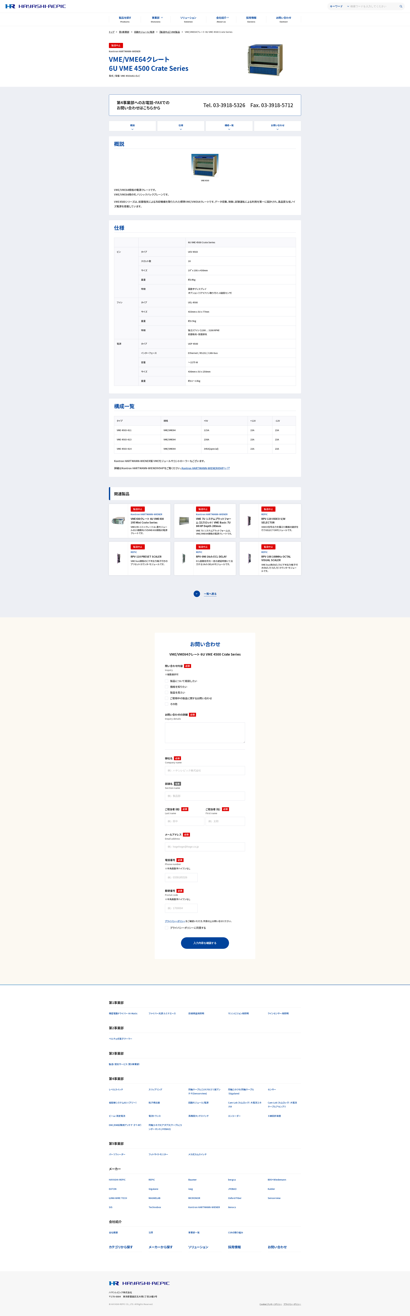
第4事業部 (124, 31)
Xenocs (232, 1207)
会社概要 (113, 1232)
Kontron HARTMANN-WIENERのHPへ (203, 468)
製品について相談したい (183, 681)
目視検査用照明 (196, 1013)
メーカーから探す (161, 1247)
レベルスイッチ (116, 1089)
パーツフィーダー (117, 1154)
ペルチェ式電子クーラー (120, 1038)
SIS (110, 1207)
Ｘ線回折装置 (274, 1115)
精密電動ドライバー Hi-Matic (123, 1013)
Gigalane (153, 1188)
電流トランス (155, 1115)
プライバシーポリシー (175, 921)
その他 (173, 704)
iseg (190, 1188)
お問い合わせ (283, 18)
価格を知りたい (178, 687)
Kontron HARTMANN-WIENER (204, 1207)
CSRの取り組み (235, 1232)
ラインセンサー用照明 (278, 1013)
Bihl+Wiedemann (277, 1179)
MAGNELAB (154, 1198)
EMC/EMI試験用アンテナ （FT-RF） (125, 1125)
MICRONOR (194, 1198)
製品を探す (125, 18)
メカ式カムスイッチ (197, 1154)
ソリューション (188, 18)
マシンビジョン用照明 (238, 1013)
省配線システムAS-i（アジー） (123, 1102)
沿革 (151, 1232)
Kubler (271, 1188)
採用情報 (251, 18)
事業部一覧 (194, 1232)
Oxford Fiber (235, 1198)
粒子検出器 (154, 1102)
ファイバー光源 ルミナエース (162, 1013)
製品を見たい (177, 692)
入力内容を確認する (205, 943)
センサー (272, 1089)
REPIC (152, 1179)
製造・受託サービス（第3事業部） (124, 1064)
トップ (112, 31)
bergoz (232, 1179)
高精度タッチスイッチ (198, 1115)
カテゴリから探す (121, 1247)
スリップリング (155, 1089)
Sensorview (274, 1198)
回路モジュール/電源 (144, 31)
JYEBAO (232, 1188)
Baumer (192, 1179)
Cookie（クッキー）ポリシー (271, 1304)
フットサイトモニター (158, 1154)
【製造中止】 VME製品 (169, 31)
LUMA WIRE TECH (118, 1198)
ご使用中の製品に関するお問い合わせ (191, 698)
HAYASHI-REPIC (117, 1179)
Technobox (155, 1207)
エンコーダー (234, 1115)
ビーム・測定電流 (117, 1115)
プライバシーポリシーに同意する (188, 928)
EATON (112, 1188)
